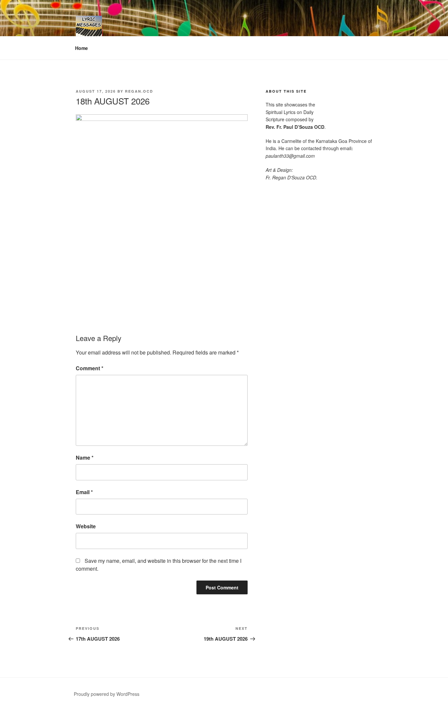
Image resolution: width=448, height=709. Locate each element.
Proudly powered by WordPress (106, 694)
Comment (89, 368)
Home (81, 48)
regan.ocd (139, 91)
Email (84, 492)
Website (86, 526)
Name (84, 457)
